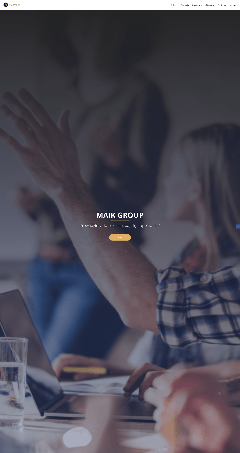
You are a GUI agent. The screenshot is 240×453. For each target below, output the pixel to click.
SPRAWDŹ (120, 237)
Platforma (222, 5)
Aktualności (209, 5)
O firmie (174, 5)
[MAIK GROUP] (11, 5)
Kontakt (233, 5)
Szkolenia (185, 5)
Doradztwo (197, 5)
